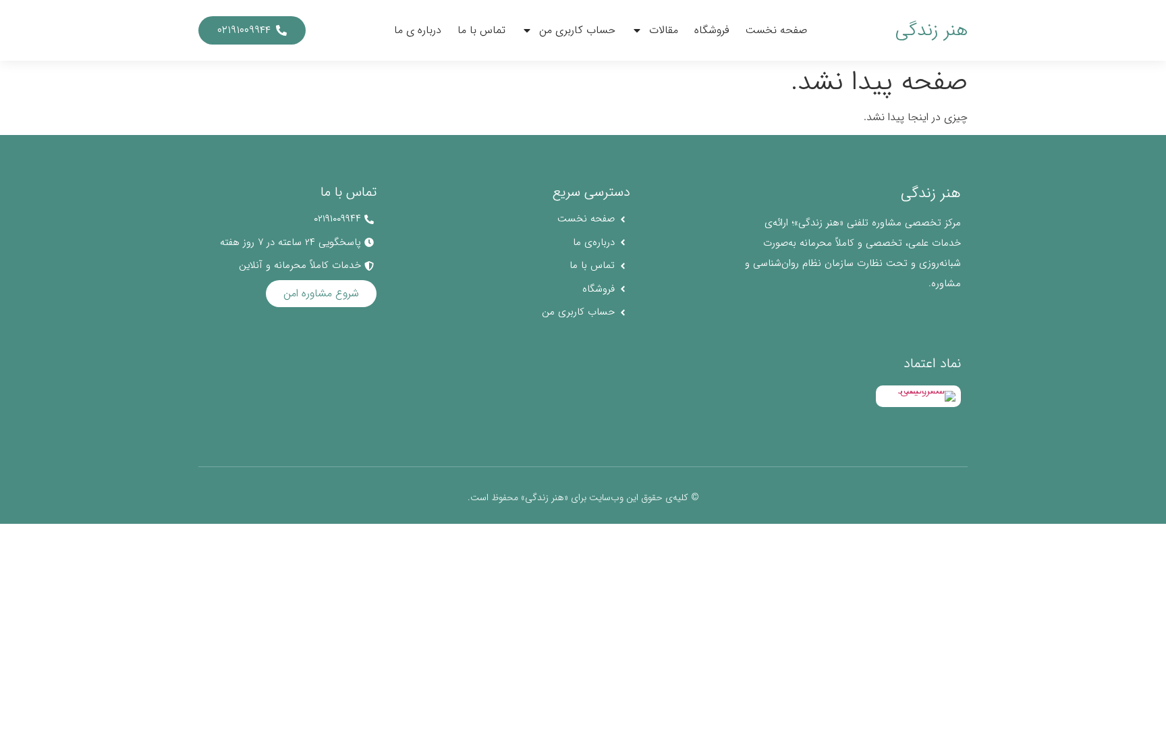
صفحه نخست (776, 30)
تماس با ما (481, 30)
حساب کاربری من (577, 30)
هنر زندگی (931, 30)
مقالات (663, 30)
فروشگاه (711, 30)
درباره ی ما (417, 30)
